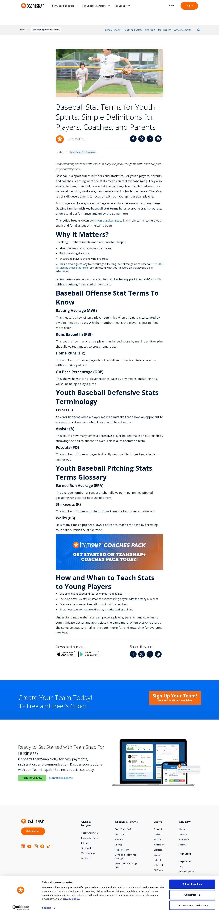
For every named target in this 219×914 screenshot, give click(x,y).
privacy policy (71, 899)
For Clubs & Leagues (63, 5)
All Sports (158, 870)
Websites (85, 858)
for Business (164, 29)
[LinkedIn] (23, 846)
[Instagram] (36, 846)
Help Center (33, 831)
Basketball (159, 834)
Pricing (84, 843)
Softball (157, 860)
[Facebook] (42, 846)
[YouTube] (29, 846)
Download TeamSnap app (126, 865)
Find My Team (122, 849)
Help (171, 5)
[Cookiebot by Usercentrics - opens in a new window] (21, 907)
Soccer (157, 855)
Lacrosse (158, 849)
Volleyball (158, 865)
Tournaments (88, 853)
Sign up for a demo (61, 777)
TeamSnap (120, 834)
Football (157, 839)
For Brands (120, 5)
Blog (22, 29)
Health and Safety (133, 29)
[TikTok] (49, 846)
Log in (189, 5)
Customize (190, 894)
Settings (46, 907)
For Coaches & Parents (94, 5)
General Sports (112, 29)
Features (119, 839)
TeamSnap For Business (46, 29)
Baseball (158, 829)
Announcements (182, 29)
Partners (183, 844)
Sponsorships (87, 848)
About (182, 829)
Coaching (150, 29)
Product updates (187, 871)
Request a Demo (89, 838)
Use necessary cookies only (192, 905)
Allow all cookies (192, 884)
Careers (183, 834)
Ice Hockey (159, 844)
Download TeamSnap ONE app (126, 856)
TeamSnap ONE (89, 833)
